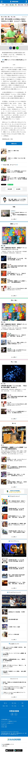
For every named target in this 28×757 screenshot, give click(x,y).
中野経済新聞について (6, 719)
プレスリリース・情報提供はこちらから (9, 721)
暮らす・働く (20, 4)
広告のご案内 (4, 726)
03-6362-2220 (5, 56)
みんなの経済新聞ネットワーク (14, 740)
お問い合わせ (4, 724)
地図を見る (14, 143)
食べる (7, 4)
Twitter (15, 714)
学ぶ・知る (13, 16)
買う (16, 4)
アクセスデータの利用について (7, 723)
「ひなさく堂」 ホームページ (9, 164)
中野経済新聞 (14, 2)
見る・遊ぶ (12, 4)
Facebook (12, 714)
